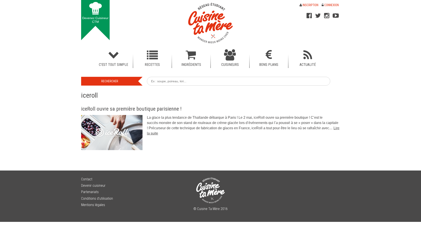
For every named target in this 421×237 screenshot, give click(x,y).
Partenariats (90, 192)
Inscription (310, 5)
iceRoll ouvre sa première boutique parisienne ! (131, 109)
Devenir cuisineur (93, 185)
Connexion (331, 5)
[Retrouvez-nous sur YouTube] (336, 15)
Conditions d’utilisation (97, 198)
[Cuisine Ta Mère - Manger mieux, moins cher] (210, 23)
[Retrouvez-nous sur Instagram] (326, 15)
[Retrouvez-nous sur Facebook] (309, 15)
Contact (86, 179)
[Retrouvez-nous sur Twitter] (318, 15)
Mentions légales (93, 205)
